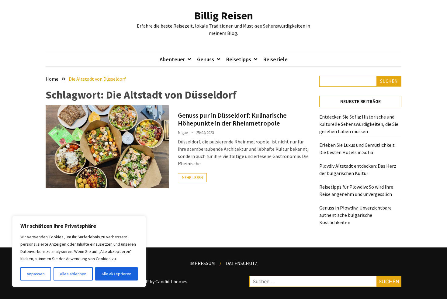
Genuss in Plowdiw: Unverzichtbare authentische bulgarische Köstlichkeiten (355, 215)
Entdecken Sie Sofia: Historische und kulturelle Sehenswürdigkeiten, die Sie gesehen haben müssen (358, 124)
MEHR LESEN (192, 177)
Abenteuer (172, 59)
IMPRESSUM (202, 263)
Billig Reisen (223, 15)
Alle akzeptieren (116, 274)
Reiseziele (275, 59)
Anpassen (36, 274)
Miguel (183, 132)
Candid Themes (171, 281)
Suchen (389, 81)
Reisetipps (238, 59)
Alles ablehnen (73, 274)
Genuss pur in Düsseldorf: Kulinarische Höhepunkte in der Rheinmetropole (232, 119)
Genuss (205, 59)
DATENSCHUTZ (242, 263)
